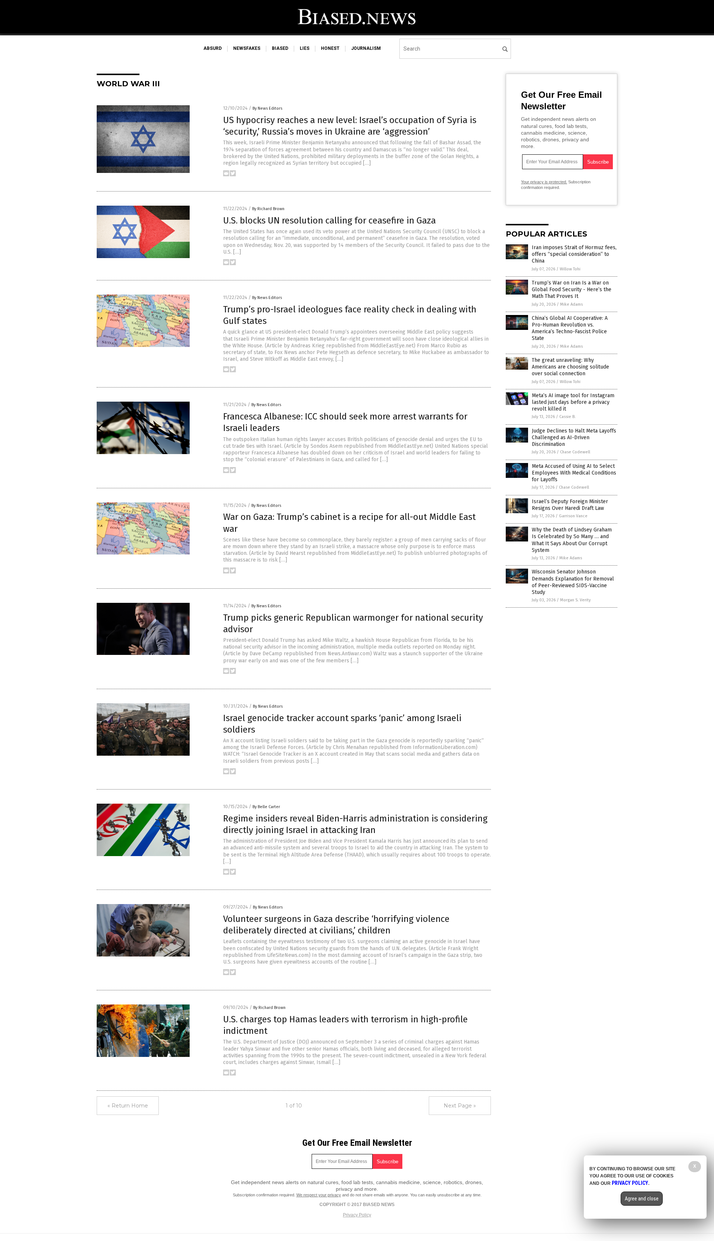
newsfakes (246, 48)
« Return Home (127, 1105)
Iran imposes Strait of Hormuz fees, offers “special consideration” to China (574, 254)
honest (330, 48)
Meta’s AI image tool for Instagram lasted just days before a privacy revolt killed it (573, 402)
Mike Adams (571, 304)
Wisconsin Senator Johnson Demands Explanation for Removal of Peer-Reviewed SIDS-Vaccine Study (573, 582)
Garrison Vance (573, 516)
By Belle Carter (266, 806)
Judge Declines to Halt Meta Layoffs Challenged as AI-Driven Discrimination (574, 437)
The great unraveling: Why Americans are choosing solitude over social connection (570, 367)
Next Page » (460, 1105)
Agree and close (642, 1199)
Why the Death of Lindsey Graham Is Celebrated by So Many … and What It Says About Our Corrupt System (572, 540)
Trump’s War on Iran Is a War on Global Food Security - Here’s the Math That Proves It (571, 289)
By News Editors (267, 108)
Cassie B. (567, 416)
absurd (212, 48)
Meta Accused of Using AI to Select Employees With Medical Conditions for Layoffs (574, 473)
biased (280, 48)
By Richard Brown (268, 208)
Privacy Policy (357, 1215)
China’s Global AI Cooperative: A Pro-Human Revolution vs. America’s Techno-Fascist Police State (570, 328)
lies (304, 48)
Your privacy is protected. (544, 182)
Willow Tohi (570, 269)
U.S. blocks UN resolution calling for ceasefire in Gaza (329, 220)
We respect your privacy (318, 1195)
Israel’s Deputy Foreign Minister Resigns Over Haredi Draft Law (570, 504)
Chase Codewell (575, 452)
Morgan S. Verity (575, 600)
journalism (366, 48)
